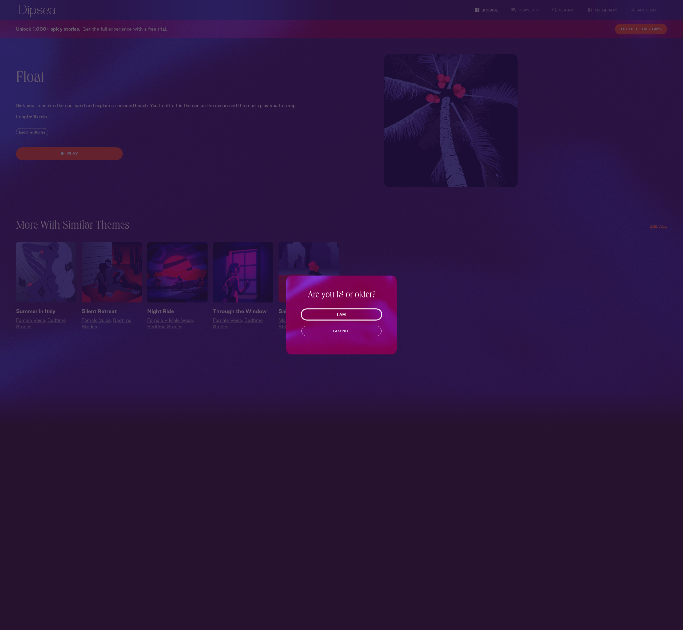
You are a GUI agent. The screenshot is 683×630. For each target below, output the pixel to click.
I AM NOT (341, 331)
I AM (341, 314)
